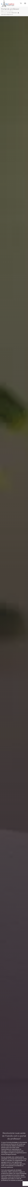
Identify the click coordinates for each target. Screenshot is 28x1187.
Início (2, 11)
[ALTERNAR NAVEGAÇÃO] (25, 3)
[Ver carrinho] (20, 3)
